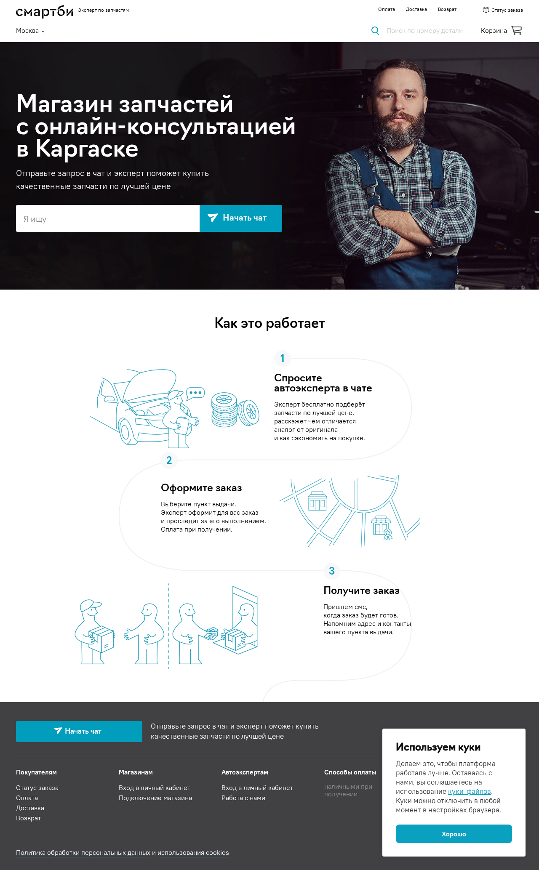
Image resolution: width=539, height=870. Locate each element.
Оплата (386, 9)
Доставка (416, 9)
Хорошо (454, 834)
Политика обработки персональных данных (83, 852)
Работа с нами (243, 797)
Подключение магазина (155, 797)
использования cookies (193, 852)
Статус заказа (507, 10)
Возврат (447, 9)
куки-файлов (469, 791)
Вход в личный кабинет (154, 787)
